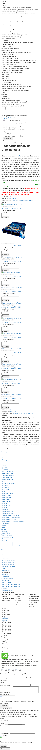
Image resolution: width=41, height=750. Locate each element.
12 (11, 198)
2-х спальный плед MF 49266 (11, 368)
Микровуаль (5, 460)
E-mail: (2, 683)
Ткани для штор (6, 452)
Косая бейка (5, 533)
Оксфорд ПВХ (6, 507)
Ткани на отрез (6, 464)
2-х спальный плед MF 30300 (11, 307)
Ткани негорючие (7, 472)
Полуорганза (5, 462)
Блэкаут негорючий (7, 476)
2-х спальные (5, 153)
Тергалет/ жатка (6, 456)
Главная (4, 143)
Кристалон (4, 468)
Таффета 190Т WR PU (8, 519)
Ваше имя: (4, 680)
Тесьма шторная (6, 535)
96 (16, 198)
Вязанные (4, 574)
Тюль (3, 481)
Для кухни (4, 549)
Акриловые (5, 571)
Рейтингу (15, 200)
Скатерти (4, 588)
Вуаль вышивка (6, 495)
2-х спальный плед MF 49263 (11, 353)
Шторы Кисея (5, 541)
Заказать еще (5, 749)
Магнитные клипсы (7, 539)
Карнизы (4, 557)
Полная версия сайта (8, 672)
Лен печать (5, 470)
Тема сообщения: (6, 685)
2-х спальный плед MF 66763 (11, 261)
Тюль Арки (4, 485)
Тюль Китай (5, 487)
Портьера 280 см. (7, 513)
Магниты (4, 531)
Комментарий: (5, 733)
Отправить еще (6, 708)
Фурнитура (5, 523)
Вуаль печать (5, 499)
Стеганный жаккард (7, 578)
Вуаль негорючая (7, 474)
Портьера (4, 509)
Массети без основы (8, 563)
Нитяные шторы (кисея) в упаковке (12, 543)
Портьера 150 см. (7, 511)
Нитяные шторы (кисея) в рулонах (12, 545)
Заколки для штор (7, 537)
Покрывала (5, 576)
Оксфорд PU (5, 505)
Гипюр (3, 525)
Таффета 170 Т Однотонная (10, 517)
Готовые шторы (6, 547)
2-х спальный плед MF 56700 (11, 208)
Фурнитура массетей (8, 567)
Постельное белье (7, 553)
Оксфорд (4, 503)
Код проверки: (5, 694)
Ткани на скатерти (7, 582)
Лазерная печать (7, 590)
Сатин (3, 555)
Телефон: (3, 726)
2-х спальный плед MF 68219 (11, 292)
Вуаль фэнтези (6, 501)
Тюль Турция (5, 489)
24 (12, 198)
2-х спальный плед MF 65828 (11, 246)
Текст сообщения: (6, 692)
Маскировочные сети (8, 561)
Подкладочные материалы (10, 515)
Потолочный (5, 559)
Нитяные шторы (6, 551)
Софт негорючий (7, 477)
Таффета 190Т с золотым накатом (12, 521)
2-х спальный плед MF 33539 (11, 322)
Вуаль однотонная (7, 493)
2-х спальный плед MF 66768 (11, 276)
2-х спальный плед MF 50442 (11, 383)
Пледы (10, 143)
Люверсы (4, 529)
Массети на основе (7, 565)
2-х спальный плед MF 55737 (11, 399)
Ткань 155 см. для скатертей (10, 584)
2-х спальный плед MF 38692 (11, 337)
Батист (3, 466)
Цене (31, 200)
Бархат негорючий (7, 479)
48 (14, 198)
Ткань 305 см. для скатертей (10, 586)
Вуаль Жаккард (6, 497)
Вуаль (3, 491)
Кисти (3, 527)
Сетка (3, 454)
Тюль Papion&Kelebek (8, 483)
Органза (4, 458)
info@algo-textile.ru (7, 118)
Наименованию (24, 200)
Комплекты (5, 580)
